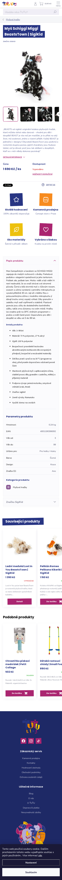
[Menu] (58, 3)
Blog (31, 793)
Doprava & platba (31, 807)
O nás (31, 798)
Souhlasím (31, 872)
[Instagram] (31, 741)
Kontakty (31, 762)
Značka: (9, 41)
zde (40, 855)
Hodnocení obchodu (31, 767)
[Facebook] (23, 741)
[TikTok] (38, 741)
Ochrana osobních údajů (31, 777)
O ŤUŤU (31, 802)
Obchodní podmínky (31, 772)
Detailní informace (12, 157)
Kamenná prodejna (31, 758)
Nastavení (31, 862)
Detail (19, 601)
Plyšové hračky (20, 487)
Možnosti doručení (42, 174)
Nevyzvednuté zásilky (31, 812)
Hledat (55, 12)
